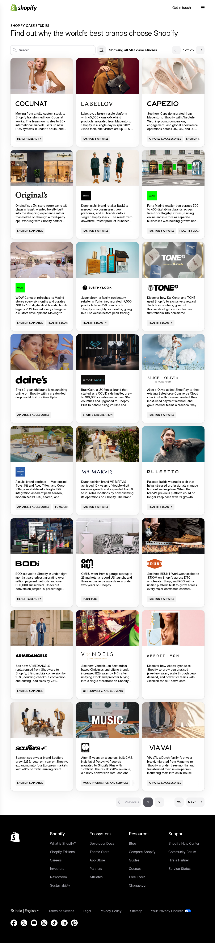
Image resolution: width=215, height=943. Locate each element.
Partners (95, 868)
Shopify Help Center (183, 843)
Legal (87, 911)
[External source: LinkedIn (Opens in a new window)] (64, 923)
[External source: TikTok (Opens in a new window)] (54, 923)
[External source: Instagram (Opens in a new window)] (44, 923)
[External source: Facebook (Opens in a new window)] (13, 923)
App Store (97, 860)
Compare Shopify (142, 852)
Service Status (179, 868)
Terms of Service (61, 911)
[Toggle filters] (101, 50)
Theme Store (99, 852)
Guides (134, 860)
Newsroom (58, 877)
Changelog (137, 885)
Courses (135, 868)
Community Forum (182, 852)
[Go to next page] (200, 50)
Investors (57, 868)
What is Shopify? (63, 843)
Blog (132, 843)
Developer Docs (101, 843)
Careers (56, 860)
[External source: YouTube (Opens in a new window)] (34, 923)
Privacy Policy (111, 911)
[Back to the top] (15, 837)
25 (179, 802)
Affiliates (96, 877)
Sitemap (136, 911)
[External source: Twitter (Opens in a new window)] (24, 923)
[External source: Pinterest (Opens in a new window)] (74, 923)
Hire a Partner (178, 860)
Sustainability (60, 885)
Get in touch (181, 7)
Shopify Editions (62, 852)
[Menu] (203, 8)
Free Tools (137, 877)
